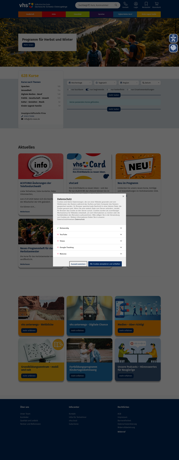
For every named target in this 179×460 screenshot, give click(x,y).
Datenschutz (80, 219)
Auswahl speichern (78, 264)
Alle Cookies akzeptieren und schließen (105, 264)
